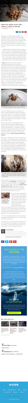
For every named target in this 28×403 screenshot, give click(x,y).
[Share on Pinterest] (25, 31)
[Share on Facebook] (17, 31)
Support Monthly (14, 312)
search (26, 2)
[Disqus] (14, 361)
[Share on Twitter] (20, 31)
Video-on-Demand (11, 389)
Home (4, 389)
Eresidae (22, 183)
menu (1, 2)
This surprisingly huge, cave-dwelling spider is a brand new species (13, 331)
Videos (19, 389)
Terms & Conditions (16, 396)
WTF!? (5, 8)
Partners (10, 396)
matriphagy (13, 181)
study (3, 62)
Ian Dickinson (5, 28)
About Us (15, 392)
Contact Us (22, 392)
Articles (24, 389)
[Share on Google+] (23, 31)
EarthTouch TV (7, 392)
